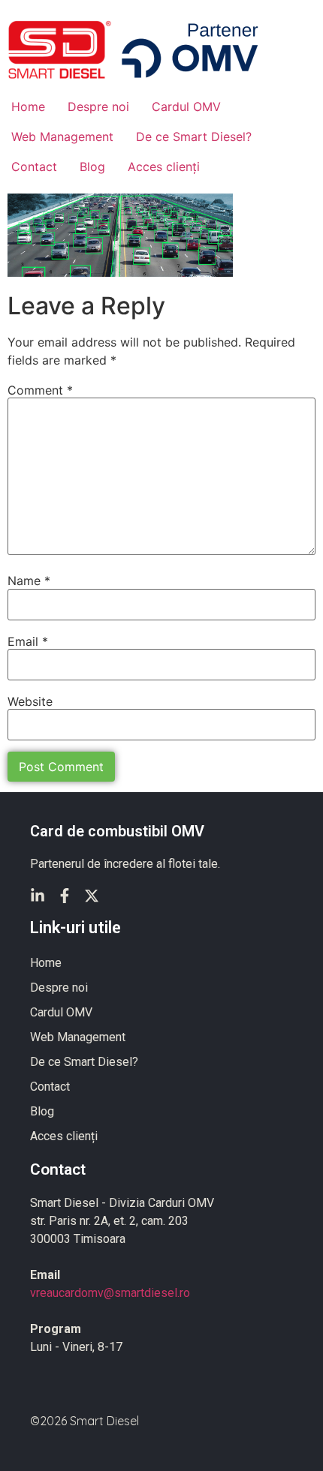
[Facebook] (64, 895)
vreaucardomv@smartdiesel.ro (110, 1293)
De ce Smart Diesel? (194, 136)
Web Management (62, 136)
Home (28, 106)
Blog (92, 166)
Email (28, 641)
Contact (34, 166)
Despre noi (98, 106)
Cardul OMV (186, 106)
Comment (40, 390)
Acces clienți (164, 166)
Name (29, 581)
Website (30, 701)
